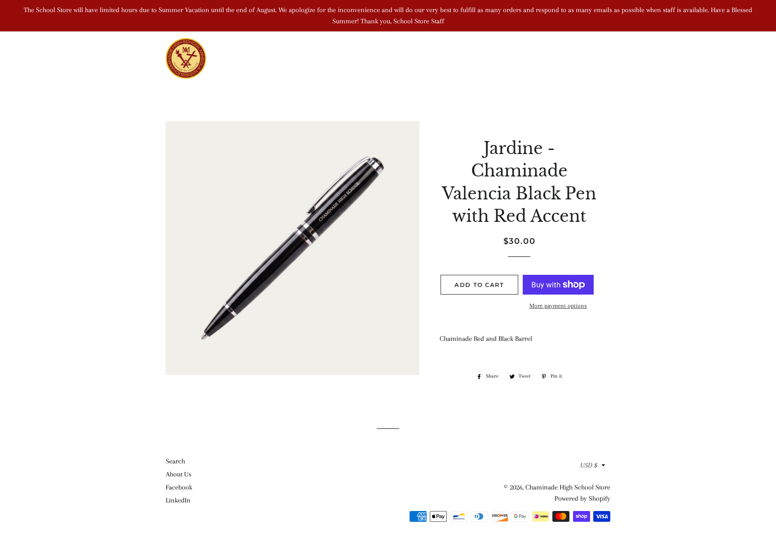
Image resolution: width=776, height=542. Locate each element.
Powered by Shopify (582, 498)
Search (175, 461)
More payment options (558, 305)
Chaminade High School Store (567, 487)
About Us (178, 474)
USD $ (588, 465)
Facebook (179, 487)
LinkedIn (178, 500)
